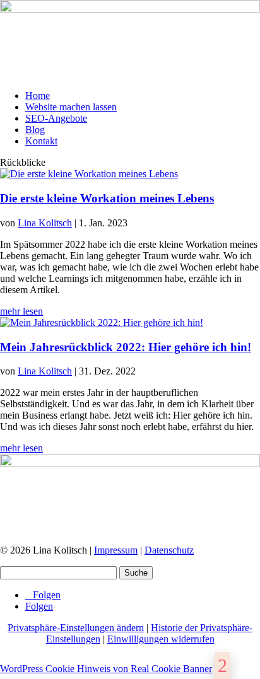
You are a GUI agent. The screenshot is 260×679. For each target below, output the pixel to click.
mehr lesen (21, 311)
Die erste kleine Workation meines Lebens (107, 198)
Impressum (116, 550)
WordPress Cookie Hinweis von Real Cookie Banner (106, 668)
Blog (35, 129)
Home (37, 95)
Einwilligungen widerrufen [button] (161, 639)
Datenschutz (169, 550)
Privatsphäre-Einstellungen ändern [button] (76, 627)
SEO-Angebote (56, 118)
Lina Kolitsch (45, 223)
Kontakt (41, 141)
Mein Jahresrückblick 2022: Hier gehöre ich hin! (125, 347)
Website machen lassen (71, 107)
